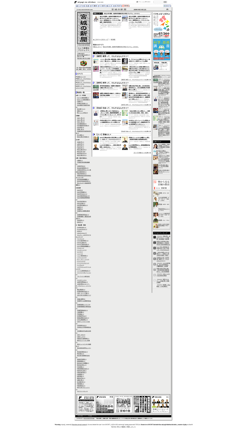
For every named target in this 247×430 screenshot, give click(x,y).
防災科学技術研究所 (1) (83, 181)
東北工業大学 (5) (81, 155)
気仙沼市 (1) (80, 220)
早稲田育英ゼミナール (164, 209)
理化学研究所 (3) (81, 173)
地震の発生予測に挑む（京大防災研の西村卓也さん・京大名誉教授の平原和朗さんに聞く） (139, 87)
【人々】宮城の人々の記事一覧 (142, 152)
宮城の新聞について (167, 6)
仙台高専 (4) (80, 127)
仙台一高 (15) (81, 118)
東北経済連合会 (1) (82, 352)
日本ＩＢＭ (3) (81, 335)
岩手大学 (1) (80, 146)
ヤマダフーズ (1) (81, 280)
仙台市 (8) (80, 190)
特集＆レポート (98, 13)
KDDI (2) (79, 231)
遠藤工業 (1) (80, 380)
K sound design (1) (82, 229)
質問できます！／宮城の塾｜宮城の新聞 (163, 281)
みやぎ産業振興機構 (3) (83, 246)
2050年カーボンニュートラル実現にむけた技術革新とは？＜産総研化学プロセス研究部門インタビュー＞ (139, 122)
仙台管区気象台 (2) (82, 205)
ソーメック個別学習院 (164, 214)
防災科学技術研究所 (142, 102)
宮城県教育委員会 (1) (83, 214)
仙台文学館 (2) (81, 203)
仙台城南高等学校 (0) (83, 125)
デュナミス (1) (81, 261)
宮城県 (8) (80, 209)
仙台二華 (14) (81, 120)
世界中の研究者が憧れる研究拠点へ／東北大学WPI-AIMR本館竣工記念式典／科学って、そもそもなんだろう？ (163, 244)
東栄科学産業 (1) (81, 359)
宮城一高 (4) (80, 129)
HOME (113, 39)
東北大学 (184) (81, 151)
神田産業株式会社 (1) (83, 368)
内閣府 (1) (80, 160)
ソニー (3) (80, 254)
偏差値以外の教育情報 (94, 6)
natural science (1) (82, 233)
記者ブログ (117, 6)
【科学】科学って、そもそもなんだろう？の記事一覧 (136, 104)
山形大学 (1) (80, 144)
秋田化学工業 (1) (81, 370)
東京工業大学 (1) (81, 149)
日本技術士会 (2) (81, 325)
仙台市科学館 (142, 114)
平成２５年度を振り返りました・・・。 (164, 171)
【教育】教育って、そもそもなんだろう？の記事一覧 (136, 79)
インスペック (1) (81, 250)
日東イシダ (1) (81, 336)
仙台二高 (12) (81, 121)
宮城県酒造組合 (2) (82, 310)
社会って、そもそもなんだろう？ (110, 75)
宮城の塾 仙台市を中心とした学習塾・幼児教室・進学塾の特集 (163, 238)
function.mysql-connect (79, 424)
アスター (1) (80, 248)
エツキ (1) (80, 252)
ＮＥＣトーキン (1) (82, 391)
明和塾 (160, 220)
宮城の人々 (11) (81, 76)
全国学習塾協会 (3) (82, 282)
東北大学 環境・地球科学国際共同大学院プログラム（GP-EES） (122, 13)
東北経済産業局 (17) (82, 168)
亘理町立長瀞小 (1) (82, 103)
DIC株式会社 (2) (81, 227)
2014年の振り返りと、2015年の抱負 (163, 165)
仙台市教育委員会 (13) (83, 196)
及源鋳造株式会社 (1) (83, 291)
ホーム (139, 1)
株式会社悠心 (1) (81, 365)
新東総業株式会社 (137, 148)
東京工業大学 (109, 148)
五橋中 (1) (80, 101)
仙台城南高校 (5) (81, 123)
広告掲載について (92, 415)
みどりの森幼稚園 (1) (83, 97)
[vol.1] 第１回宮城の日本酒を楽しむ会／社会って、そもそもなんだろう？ (163, 249)
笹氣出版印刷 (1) (81, 372)
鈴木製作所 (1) (81, 382)
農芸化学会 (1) (81, 378)
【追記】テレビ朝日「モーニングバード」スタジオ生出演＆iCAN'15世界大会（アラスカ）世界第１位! (164, 159)
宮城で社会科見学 (87, 6)
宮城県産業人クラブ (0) (83, 304)
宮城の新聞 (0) (81, 299)
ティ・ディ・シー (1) (83, 259)
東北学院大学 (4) (81, 153)
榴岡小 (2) (80, 111)
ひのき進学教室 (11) (82, 240)
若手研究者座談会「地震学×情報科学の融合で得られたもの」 (164, 82)
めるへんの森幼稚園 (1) (83, 99)
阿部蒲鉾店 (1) (81, 385)
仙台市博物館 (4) (81, 192)
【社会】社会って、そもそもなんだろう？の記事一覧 (136, 131)
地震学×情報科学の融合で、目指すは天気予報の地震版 (164, 112)
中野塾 (160, 193)
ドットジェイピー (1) (83, 263)
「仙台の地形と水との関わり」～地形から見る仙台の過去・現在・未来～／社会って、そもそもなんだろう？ (163, 255)
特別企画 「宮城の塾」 (161, 62)
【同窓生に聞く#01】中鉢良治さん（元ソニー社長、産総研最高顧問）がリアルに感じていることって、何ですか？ (164, 103)
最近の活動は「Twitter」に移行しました (163, 152)
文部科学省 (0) (81, 166)
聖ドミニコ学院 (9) (82, 113)
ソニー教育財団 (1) (82, 255)
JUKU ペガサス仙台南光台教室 (163, 224)
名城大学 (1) (80, 142)
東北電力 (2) (80, 353)
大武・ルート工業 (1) (83, 293)
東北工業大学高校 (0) (83, 137)
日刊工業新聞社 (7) (82, 319)
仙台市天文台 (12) (82, 194)
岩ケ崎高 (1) (80, 135)
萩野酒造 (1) (80, 376)
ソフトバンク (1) (81, 257)
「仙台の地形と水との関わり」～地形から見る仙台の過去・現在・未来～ (164, 120)
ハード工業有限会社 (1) (83, 270)
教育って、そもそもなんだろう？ (109, 23)
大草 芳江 (107, 63)
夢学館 (160, 204)
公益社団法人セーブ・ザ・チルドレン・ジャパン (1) (83, 285)
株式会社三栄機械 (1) (83, 363)
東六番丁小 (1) (81, 109)
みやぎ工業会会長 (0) (83, 244)
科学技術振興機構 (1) (83, 179)
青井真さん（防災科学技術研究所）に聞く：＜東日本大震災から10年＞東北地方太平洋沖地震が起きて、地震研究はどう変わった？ (164, 131)
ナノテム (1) (80, 265)
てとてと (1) (80, 238)
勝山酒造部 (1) (81, 289)
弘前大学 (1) (80, 147)
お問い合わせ (147, 1)
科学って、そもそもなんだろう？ (102, 6)
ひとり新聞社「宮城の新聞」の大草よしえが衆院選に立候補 (164, 146)
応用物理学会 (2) (81, 316)
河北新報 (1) (80, 367)
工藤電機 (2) (80, 312)
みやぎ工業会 (113, 141)
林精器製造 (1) (81, 361)
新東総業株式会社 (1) (83, 318)
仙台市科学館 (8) (81, 201)
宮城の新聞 (97, 2)
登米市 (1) (80, 222)
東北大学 (119, 23)
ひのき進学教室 (162, 197)
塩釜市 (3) (80, 207)
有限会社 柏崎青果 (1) (83, 338)
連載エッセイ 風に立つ (110, 64)
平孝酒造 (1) (80, 314)
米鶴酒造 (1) (80, 374)
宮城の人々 (110, 6)
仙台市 (141, 63)
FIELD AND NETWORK (89, 418)
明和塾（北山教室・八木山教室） (163, 285)
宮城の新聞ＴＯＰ (79, 6)
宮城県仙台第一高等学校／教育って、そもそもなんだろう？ (163, 259)
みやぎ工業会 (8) (81, 242)
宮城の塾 (125, 6)
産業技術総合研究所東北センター (142, 125)
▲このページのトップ (100, 39)
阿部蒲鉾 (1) (80, 383)
